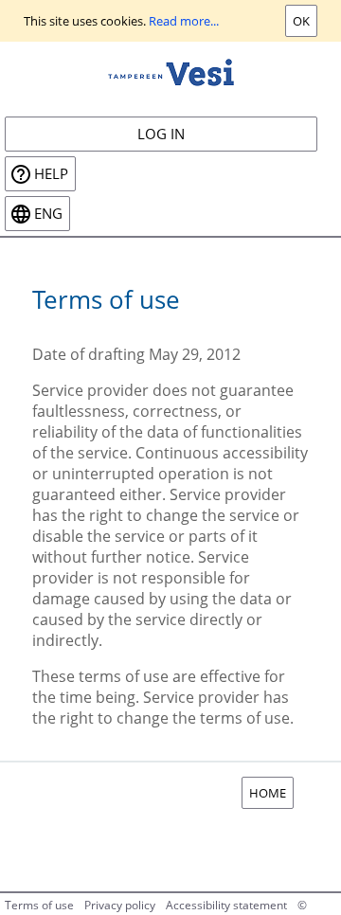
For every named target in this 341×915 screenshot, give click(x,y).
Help (51, 174)
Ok (301, 20)
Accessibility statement (226, 905)
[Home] (170, 71)
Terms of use (39, 905)
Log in (161, 134)
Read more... (184, 20)
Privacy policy (119, 905)
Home (267, 792)
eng (48, 214)
